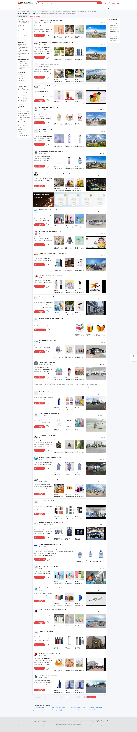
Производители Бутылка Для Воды (117, 40)
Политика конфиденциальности (59, 720)
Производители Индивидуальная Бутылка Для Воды (60, 709)
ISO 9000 (21, 80)
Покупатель (92, 8)
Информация (97, 720)
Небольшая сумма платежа (23, 67)
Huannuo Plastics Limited (45, 129)
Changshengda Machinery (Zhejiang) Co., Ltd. (51, 522)
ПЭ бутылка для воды (73, 384)
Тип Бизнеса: (37, 25)
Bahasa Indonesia (113, 721)
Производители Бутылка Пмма (116, 27)
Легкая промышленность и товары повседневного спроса (24, 22)
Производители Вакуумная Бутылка (77, 707)
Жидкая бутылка (38, 384)
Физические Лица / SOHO (24, 54)
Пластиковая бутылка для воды (54, 387)
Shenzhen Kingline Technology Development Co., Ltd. (53, 86)
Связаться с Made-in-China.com (74, 720)
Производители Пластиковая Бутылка (117, 31)
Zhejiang (21, 125)
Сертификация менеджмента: (41, 686)
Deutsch (58, 721)
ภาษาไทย (97, 721)
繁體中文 (40, 721)
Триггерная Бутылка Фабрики (58, 710)
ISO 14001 (21, 76)
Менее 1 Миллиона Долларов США (23, 89)
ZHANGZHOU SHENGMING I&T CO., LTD (49, 653)
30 (45, 697)
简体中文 (35, 721)
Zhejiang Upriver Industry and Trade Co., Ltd (50, 20)
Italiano (68, 721)
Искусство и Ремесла (23, 37)
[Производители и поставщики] (25, 2)
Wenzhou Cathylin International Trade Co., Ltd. (51, 588)
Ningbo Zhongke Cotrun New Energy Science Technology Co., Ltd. (56, 42)
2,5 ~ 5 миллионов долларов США (22, 95)
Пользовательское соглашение (45, 720)
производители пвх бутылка (64, 5)
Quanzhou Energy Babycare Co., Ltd (48, 107)
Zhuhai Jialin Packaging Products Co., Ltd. (50, 544)
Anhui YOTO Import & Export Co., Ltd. (48, 566)
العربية (83, 721)
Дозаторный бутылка (39, 387)
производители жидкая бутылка (50, 5)
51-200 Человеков (23, 111)
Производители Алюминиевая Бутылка (118, 38)
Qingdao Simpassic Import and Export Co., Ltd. (51, 318)
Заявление (35, 720)
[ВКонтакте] (101, 720)
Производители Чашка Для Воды (58, 707)
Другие (20, 56)
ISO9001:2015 (22, 82)
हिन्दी (93, 721)
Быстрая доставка (24, 65)
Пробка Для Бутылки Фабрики (95, 709)
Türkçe (101, 721)
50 (48, 697)
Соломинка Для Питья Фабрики (39, 710)
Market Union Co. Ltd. (44, 392)
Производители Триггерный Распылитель (118, 23)
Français (49, 721)
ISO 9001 (21, 74)
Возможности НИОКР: (39, 29)
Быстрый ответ (23, 63)
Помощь (101, 8)
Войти (118, 3)
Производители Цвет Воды (38, 707)
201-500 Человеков (23, 115)
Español (53, 721)
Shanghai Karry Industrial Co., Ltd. (48, 209)
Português (63, 721)
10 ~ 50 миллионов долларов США (22, 101)
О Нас (30, 720)
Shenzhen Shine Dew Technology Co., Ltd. (50, 457)
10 (42, 697)
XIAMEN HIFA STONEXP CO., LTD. (48, 435)
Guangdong (22, 124)
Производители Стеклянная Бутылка (117, 33)
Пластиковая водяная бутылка (71, 387)
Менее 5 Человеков (24, 113)
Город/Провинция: (38, 73)
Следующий (90, 697)
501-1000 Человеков (24, 117)
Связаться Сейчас (40, 35)
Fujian (21, 131)
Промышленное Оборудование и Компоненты (22, 34)
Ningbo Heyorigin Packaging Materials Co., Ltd (51, 151)
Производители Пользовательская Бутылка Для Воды (41, 709)
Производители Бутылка (114, 29)
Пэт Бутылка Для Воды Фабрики (76, 709)
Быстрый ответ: (37, 31)
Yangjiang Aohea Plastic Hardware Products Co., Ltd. (53, 253)
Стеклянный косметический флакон (88, 384)
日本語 (44, 721)
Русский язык (74, 721)
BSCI (20, 78)
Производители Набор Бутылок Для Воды (97, 707)
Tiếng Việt (106, 721)
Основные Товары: (38, 27)
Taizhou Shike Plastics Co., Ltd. (47, 362)
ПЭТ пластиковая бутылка (59, 384)
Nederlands (88, 721)
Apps (108, 8)
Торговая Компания (22, 45)
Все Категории (22, 8)
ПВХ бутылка (48, 384)
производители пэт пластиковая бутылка (79, 5)
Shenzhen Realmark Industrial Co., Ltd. (49, 64)
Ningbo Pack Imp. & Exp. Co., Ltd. (47, 340)
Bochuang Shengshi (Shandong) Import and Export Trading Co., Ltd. (56, 173)
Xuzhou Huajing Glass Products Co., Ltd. (49, 479)
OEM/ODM (22, 61)
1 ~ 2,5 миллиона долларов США (22, 98)
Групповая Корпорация (23, 51)
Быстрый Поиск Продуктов (87, 720)
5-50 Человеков (23, 110)
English (30, 721)
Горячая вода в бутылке (85, 387)
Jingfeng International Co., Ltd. (47, 501)
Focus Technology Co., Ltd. (67, 724)
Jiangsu (21, 127)
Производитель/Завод (23, 48)
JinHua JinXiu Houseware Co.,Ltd (48, 631)
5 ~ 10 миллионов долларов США (22, 92)
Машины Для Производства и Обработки (22, 27)
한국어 (79, 721)
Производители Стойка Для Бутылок (117, 25)
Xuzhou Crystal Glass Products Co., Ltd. (49, 413)
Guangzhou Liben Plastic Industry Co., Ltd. (50, 231)
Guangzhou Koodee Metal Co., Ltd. (48, 675)
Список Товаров (23, 16)
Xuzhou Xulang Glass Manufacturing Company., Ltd (52, 609)
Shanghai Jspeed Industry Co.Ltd (47, 297)
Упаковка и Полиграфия (23, 30)
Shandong (21, 129)
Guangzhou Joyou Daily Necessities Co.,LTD (50, 275)
